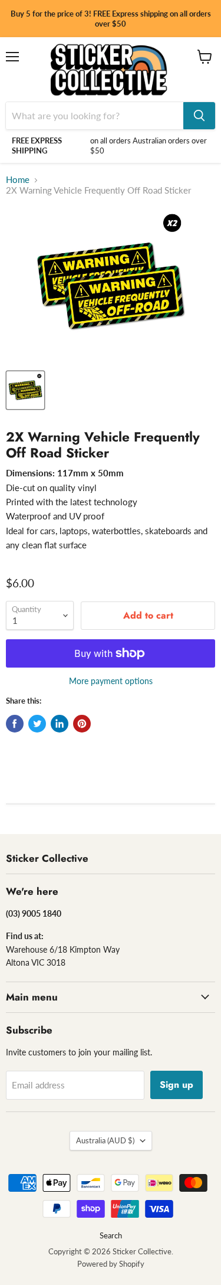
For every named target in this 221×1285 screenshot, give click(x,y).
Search (111, 1235)
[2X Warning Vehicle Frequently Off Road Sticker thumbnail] (25, 390)
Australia (105, 1140)
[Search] (199, 115)
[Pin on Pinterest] (82, 724)
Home (17, 180)
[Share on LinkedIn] (59, 724)
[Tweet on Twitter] (37, 724)
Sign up (176, 1084)
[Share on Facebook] (15, 724)
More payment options (111, 681)
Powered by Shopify (110, 1263)
